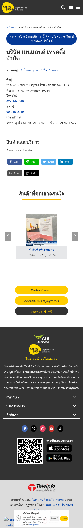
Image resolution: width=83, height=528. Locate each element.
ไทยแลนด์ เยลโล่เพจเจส (41, 359)
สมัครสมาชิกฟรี (41, 311)
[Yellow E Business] (25, 428)
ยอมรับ (64, 518)
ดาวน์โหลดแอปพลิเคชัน (59, 441)
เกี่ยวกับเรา (13, 397)
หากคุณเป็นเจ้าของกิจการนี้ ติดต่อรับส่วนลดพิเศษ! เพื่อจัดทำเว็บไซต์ (41, 38)
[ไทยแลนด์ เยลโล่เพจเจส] (34, 428)
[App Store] (63, 448)
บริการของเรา (15, 406)
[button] (14, 162)
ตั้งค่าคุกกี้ (54, 518)
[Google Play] (63, 458)
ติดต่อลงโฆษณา (41, 290)
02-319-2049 (15, 111)
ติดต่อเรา (12, 414)
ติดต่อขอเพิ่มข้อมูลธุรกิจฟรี (41, 301)
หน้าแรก (11, 27)
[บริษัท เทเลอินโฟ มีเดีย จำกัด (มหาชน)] (41, 487)
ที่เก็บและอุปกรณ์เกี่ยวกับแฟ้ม (39, 70)
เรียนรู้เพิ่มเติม (34, 524)
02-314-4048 (15, 101)
